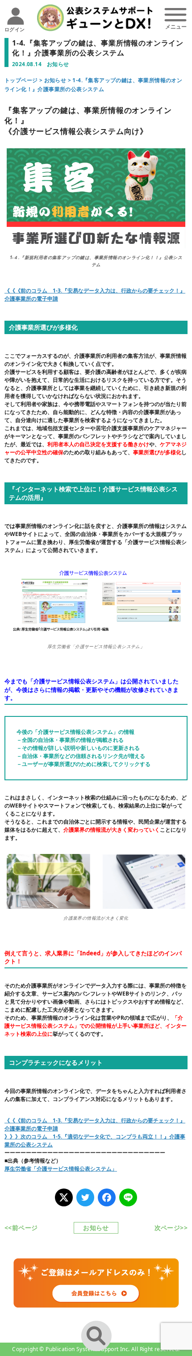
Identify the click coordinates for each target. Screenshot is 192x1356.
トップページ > (24, 80)
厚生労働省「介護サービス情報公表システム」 (60, 1168)
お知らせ (55, 80)
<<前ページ (21, 1227)
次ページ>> (171, 1227)
